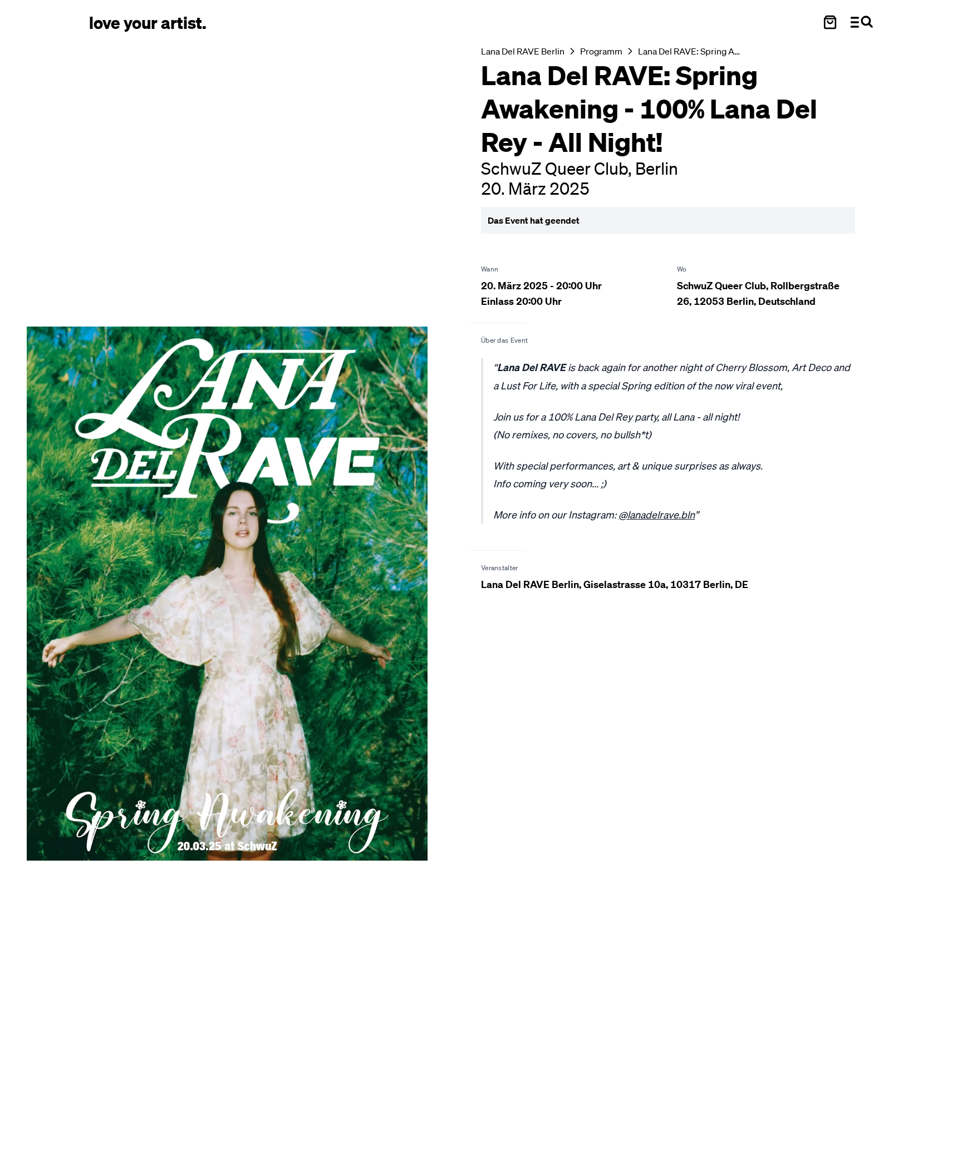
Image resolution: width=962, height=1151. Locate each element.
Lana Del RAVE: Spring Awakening (691, 51)
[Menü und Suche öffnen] (862, 22)
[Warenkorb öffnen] (830, 22)
